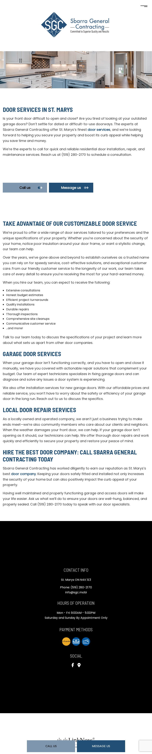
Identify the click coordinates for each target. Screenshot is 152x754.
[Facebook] (72, 665)
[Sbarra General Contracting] (76, 24)
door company (23, 474)
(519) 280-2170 (81, 587)
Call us (51, 746)
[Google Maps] (79, 665)
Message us (101, 746)
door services (99, 129)
